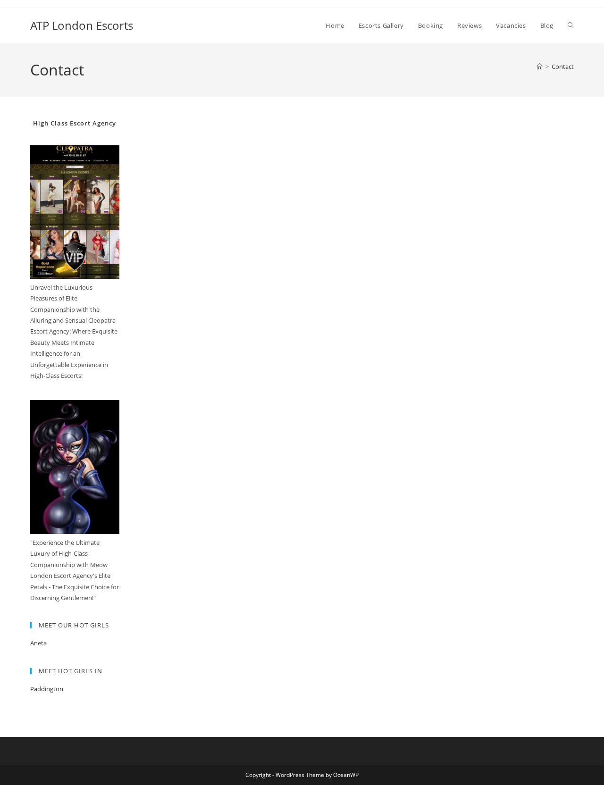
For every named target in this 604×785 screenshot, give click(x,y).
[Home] (540, 66)
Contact (563, 66)
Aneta (38, 643)
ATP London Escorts (81, 25)
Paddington (46, 689)
